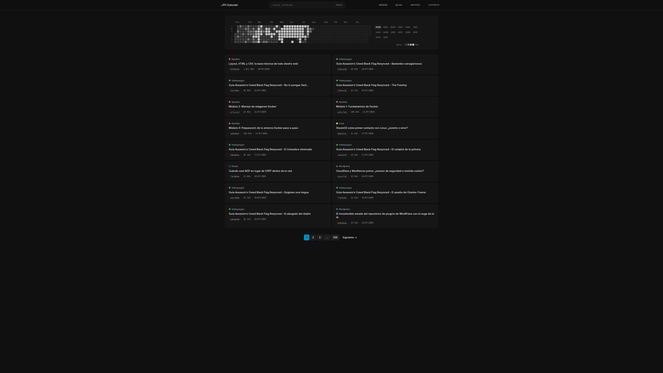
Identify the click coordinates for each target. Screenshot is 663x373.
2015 (415, 32)
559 (335, 237)
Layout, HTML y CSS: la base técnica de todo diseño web (263, 63)
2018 (393, 32)
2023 (400, 27)
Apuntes (415, 5)
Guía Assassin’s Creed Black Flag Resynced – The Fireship (371, 85)
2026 (378, 27)
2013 (385, 37)
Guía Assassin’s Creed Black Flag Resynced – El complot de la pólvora (378, 149)
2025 (385, 27)
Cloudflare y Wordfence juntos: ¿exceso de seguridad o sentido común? (380, 170)
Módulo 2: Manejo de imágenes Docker (252, 106)
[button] (307, 5)
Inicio (383, 5)
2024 (392, 27)
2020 (378, 32)
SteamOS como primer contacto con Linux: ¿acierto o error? (372, 127)
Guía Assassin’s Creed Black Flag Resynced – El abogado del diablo (270, 213)
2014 (378, 37)
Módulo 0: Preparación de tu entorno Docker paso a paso (263, 127)
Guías (399, 5)
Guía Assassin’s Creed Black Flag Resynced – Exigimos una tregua (269, 192)
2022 (407, 27)
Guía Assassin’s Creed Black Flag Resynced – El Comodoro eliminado (270, 149)
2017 (400, 32)
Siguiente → (350, 237)
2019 (385, 32)
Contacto (433, 5)
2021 (415, 27)
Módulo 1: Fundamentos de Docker (357, 106)
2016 (407, 32)
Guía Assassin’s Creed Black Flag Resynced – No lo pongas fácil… (269, 85)
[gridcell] (235, 34)
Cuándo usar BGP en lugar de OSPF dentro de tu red (260, 170)
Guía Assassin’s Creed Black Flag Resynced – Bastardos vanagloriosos (379, 63)
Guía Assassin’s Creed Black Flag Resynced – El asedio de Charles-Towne (381, 192)
